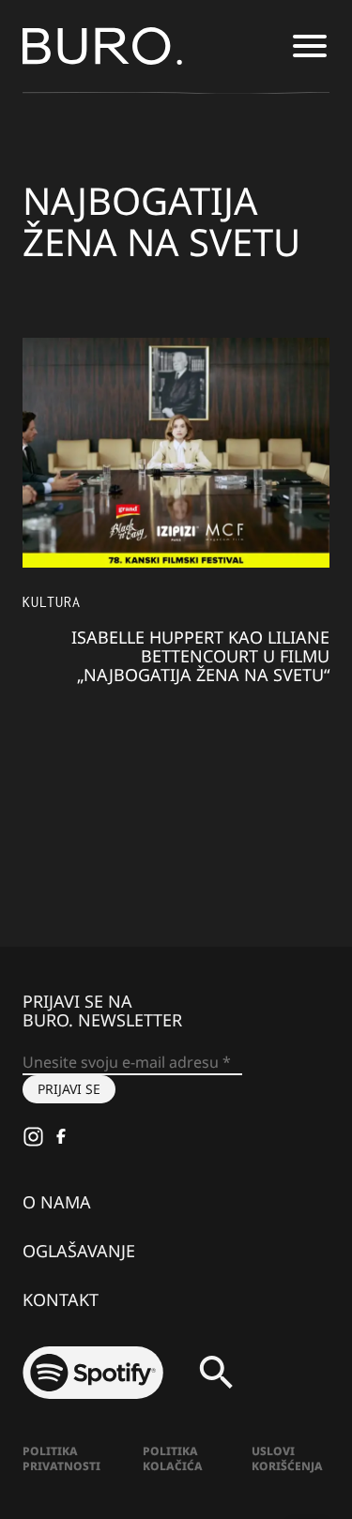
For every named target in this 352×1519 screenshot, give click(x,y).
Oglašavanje (79, 1250)
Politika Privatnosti (61, 1458)
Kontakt (61, 1299)
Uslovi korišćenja (287, 1458)
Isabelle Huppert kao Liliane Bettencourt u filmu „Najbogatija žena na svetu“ (200, 656)
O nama (57, 1202)
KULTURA (52, 602)
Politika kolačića (173, 1458)
